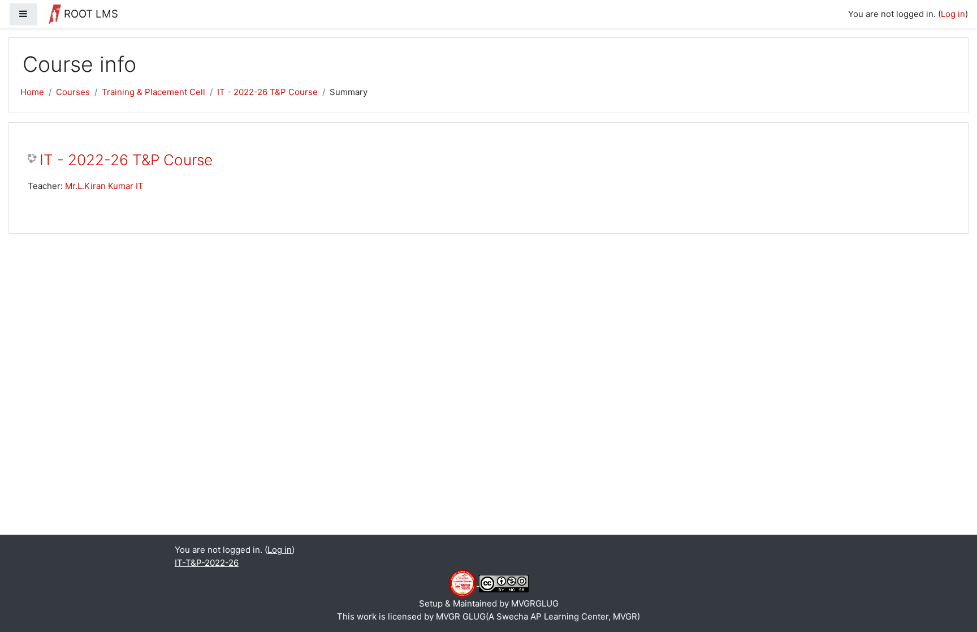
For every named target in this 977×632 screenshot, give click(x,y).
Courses (73, 92)
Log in (953, 13)
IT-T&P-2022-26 (207, 562)
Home (32, 92)
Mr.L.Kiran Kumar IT (104, 185)
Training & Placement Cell (153, 92)
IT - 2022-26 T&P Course (267, 92)
